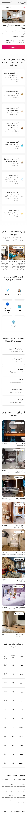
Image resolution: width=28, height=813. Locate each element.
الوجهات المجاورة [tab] (21, 779)
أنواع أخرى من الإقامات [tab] (10, 779)
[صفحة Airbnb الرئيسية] (24, 7)
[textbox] (19, 42)
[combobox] (13, 37)
